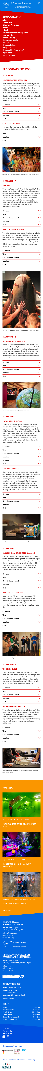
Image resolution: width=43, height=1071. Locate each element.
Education (10, 16)
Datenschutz (8, 1033)
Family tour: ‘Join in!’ (13, 904)
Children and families (10, 40)
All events (6, 911)
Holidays (5, 42)
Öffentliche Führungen (10, 25)
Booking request (8, 998)
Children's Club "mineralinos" (13, 50)
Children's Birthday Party (11, 45)
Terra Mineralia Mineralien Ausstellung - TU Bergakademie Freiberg (18, 5)
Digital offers (7, 52)
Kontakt (6, 1028)
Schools (5, 30)
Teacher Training (8, 37)
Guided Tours (7, 22)
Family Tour (6, 47)
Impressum (7, 1031)
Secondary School (9, 35)
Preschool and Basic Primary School (15, 32)
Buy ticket (35, 13)
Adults (4, 20)
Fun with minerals (8, 55)
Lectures (5, 27)
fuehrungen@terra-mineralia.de (14, 995)
